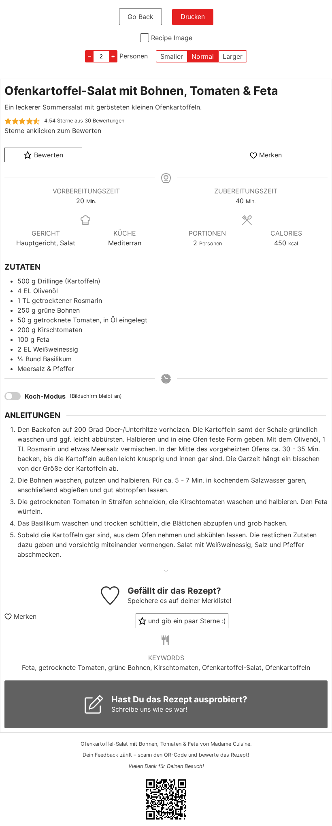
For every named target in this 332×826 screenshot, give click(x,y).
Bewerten (47, 155)
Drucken (193, 16)
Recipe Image (171, 38)
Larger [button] (233, 56)
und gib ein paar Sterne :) (186, 621)
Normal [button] (203, 56)
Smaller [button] (171, 56)
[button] (8, 121)
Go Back (140, 17)
